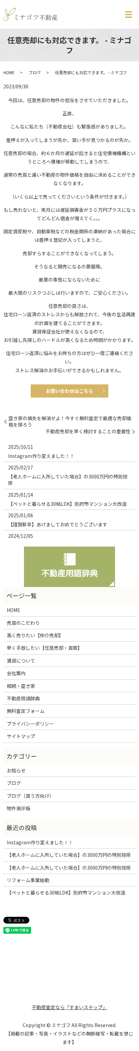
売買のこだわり (23, 622)
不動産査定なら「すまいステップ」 (69, 1007)
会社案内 (16, 673)
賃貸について (21, 660)
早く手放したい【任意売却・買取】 (44, 647)
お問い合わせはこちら (69, 390)
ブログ (35, 72)
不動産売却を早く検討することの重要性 (88, 431)
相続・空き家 (21, 685)
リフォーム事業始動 (28, 880)
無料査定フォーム (26, 710)
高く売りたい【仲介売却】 (35, 635)
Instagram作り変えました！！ (41, 455)
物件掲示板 (18, 808)
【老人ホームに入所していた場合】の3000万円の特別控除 (68, 480)
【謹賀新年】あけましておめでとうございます (57, 524)
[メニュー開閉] (128, 14)
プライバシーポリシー (30, 723)
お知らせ (16, 770)
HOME (9, 72)
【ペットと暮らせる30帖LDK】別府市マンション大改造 (67, 503)
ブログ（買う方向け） (30, 795)
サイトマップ (21, 736)
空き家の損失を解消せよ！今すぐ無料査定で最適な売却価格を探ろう (69, 421)
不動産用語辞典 (23, 698)
